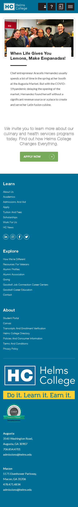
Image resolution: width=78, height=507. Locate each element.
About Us (8, 191)
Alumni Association (13, 274)
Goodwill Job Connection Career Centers (25, 284)
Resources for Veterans (16, 264)
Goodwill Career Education (17, 289)
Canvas (7, 323)
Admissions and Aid (14, 201)
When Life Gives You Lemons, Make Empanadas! (38, 55)
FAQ (52, 6)
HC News (8, 227)
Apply (6, 207)
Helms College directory (16, 333)
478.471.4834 (11, 484)
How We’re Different (14, 259)
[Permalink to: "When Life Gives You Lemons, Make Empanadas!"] (39, 38)
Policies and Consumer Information (22, 338)
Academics (9, 196)
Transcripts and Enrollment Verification (24, 328)
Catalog (61, 6)
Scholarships (10, 217)
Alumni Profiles (11, 269)
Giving (6, 279)
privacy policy (10, 348)
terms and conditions (15, 343)
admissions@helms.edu (17, 454)
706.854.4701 (11, 449)
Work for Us (10, 222)
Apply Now (32, 156)
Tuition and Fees (12, 212)
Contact (7, 294)
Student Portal (42, 6)
